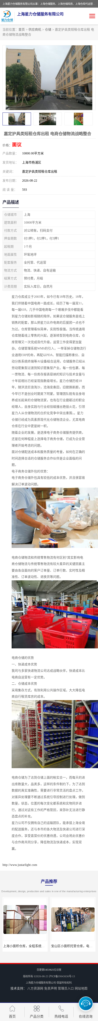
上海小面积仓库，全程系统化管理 (24, 946)
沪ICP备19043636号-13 (62, 976)
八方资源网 (35, 988)
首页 (21, 29)
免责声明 (50, 988)
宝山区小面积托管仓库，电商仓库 (72, 946)
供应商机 (34, 29)
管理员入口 (66, 988)
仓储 (48, 29)
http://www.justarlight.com (20, 865)
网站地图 (81, 988)
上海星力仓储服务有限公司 (41, 982)
